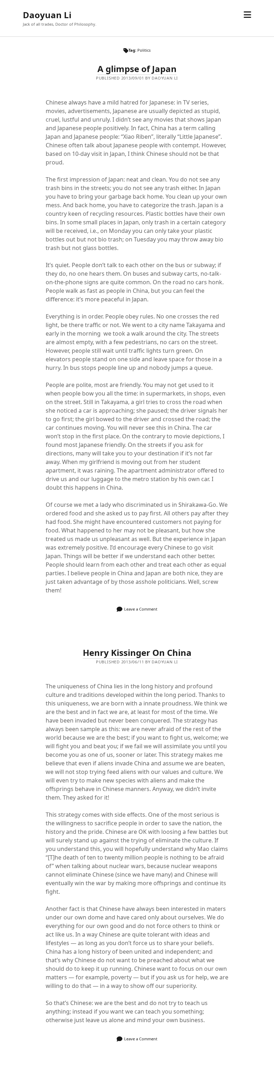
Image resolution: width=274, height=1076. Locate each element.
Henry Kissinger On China (137, 652)
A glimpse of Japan (137, 69)
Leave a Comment (140, 609)
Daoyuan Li (47, 15)
